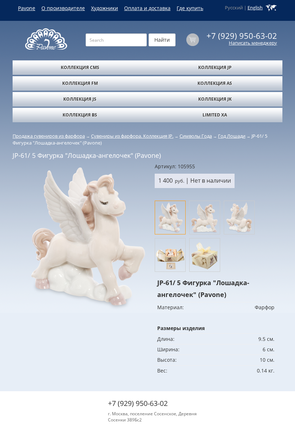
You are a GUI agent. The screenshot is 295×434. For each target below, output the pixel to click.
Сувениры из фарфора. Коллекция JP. (132, 136)
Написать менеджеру (253, 43)
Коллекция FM (80, 83)
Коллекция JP (215, 67)
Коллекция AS (215, 83)
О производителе (63, 8)
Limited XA (215, 115)
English (255, 8)
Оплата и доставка (147, 8)
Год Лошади (231, 136)
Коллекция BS (80, 115)
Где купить (190, 8)
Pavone (26, 8)
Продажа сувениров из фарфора (49, 136)
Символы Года (196, 136)
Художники (104, 8)
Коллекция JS (79, 99)
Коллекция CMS (80, 67)
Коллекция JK (215, 99)
